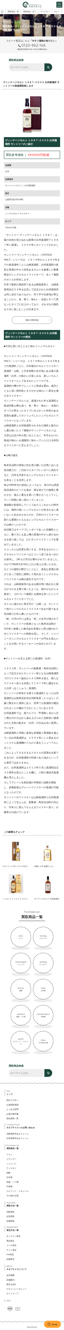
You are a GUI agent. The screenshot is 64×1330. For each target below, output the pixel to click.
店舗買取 (10, 1221)
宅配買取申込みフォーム (17, 1133)
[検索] (48, 67)
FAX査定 (10, 1254)
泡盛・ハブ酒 (12, 1182)
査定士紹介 (11, 1284)
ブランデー (11, 1159)
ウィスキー (11, 1168)
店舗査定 (10, 1259)
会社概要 (10, 1275)
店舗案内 (10, 1280)
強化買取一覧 (12, 1118)
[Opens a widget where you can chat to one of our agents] (52, 1324)
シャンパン (11, 1163)
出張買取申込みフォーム (17, 1138)
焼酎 (8, 1173)
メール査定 (11, 1245)
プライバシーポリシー (16, 1289)
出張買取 (10, 1216)
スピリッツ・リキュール (17, 1191)
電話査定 (10, 1241)
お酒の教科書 (12, 1114)
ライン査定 (11, 1250)
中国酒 (9, 1186)
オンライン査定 (13, 1236)
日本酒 (9, 1177)
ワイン (9, 1154)
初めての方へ (12, 1100)
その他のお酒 (12, 1195)
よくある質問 (12, 1109)
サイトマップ (12, 1293)
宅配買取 (10, 1212)
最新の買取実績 (32, 320)
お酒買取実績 (12, 1105)
